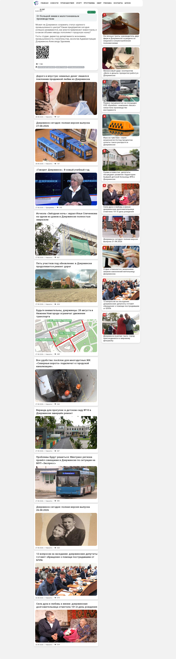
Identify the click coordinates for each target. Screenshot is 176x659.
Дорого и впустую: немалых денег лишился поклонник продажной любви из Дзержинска (63, 78)
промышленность (76, 67)
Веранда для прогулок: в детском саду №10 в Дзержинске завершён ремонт (63, 412)
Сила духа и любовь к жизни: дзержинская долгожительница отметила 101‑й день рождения (66, 605)
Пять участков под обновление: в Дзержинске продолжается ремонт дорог (64, 265)
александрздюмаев (46, 67)
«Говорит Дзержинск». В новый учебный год (62, 169)
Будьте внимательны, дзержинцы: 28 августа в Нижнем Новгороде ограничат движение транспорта (64, 313)
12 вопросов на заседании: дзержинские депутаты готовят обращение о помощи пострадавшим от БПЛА (66, 557)
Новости (91, 12)
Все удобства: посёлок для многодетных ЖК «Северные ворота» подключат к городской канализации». (63, 363)
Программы (50, 207)
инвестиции (61, 67)
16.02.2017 (39, 11)
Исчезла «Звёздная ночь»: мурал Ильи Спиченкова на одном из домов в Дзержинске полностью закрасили (66, 216)
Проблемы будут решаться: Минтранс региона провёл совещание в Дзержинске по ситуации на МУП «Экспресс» (65, 460)
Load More (66, 651)
